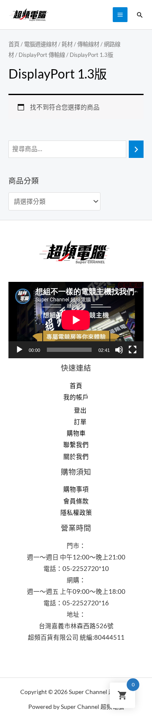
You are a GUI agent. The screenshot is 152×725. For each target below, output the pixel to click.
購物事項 (76, 489)
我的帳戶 (76, 397)
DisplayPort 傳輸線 (42, 54)
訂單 (80, 421)
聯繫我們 (76, 444)
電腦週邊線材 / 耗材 (48, 44)
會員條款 (76, 501)
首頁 (13, 44)
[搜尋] (136, 149)
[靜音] (119, 350)
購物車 (76, 433)
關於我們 (76, 456)
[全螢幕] (132, 350)
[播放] (19, 350)
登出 (80, 410)
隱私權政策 (76, 512)
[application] (76, 320)
